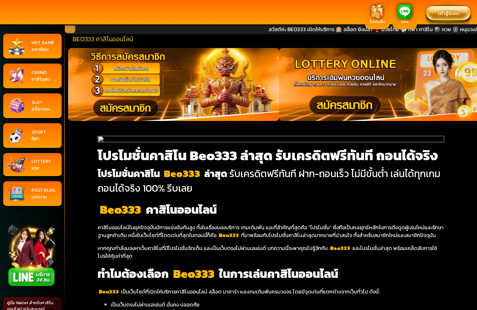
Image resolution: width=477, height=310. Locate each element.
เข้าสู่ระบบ (448, 13)
